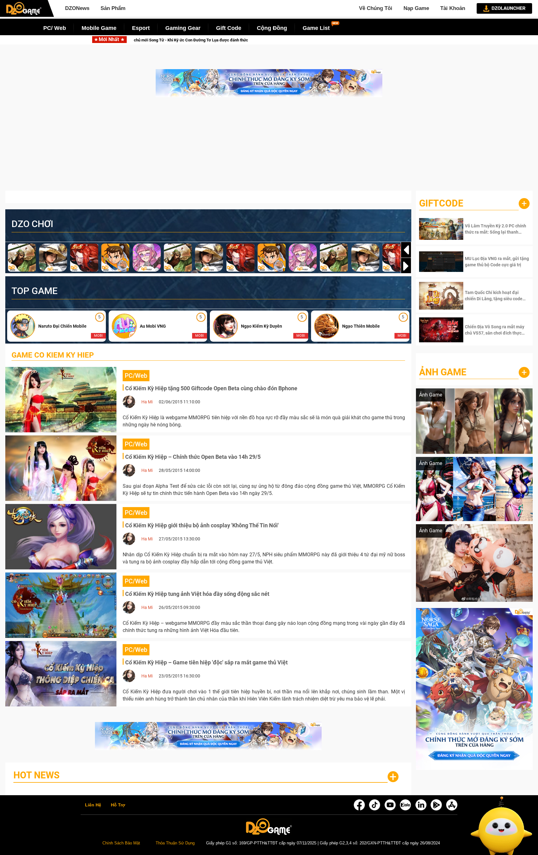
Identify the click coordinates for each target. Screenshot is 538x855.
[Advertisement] (269, 147)
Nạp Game (416, 8)
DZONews (77, 8)
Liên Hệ (93, 805)
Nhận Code (488, 229)
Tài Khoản (452, 8)
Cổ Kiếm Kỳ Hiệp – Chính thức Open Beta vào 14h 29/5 (193, 457)
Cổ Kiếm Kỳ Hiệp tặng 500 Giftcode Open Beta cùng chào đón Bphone (211, 388)
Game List (316, 28)
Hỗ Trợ (118, 805)
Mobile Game (99, 28)
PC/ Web (54, 28)
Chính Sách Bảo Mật (121, 843)
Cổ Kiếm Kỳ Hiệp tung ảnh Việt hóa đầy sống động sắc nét (197, 594)
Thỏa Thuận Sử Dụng (175, 843)
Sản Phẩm (113, 8)
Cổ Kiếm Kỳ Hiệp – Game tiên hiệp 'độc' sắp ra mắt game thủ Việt (206, 662)
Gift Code (228, 28)
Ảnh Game (442, 372)
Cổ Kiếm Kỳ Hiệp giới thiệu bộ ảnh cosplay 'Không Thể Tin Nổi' (202, 525)
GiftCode (441, 203)
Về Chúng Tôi (375, 8)
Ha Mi (147, 401)
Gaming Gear (183, 28)
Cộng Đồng (272, 28)
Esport (141, 28)
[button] (406, 266)
